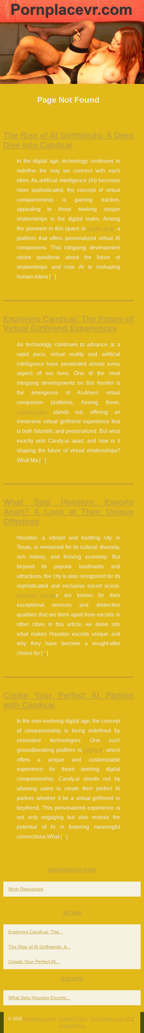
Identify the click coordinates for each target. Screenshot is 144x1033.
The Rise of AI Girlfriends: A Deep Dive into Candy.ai (68, 140)
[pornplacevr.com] (72, 42)
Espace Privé (72, 1025)
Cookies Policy (73, 1018)
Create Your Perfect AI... (34, 961)
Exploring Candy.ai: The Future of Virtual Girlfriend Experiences (68, 323)
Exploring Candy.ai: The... (35, 931)
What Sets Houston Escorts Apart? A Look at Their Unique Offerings (68, 511)
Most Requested (25, 889)
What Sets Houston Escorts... (39, 997)
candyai (93, 750)
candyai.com (32, 412)
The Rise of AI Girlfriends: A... (39, 946)
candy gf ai (100, 228)
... (53, 276)
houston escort (36, 595)
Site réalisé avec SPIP (112, 1018)
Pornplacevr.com (39, 1018)
